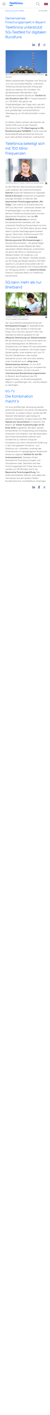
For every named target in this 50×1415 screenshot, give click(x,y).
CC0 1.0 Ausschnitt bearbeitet (17, 319)
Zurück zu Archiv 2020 (14, 11)
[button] (33, 45)
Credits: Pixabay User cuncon (17, 317)
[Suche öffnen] (38, 4)
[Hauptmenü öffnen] (4, 4)
